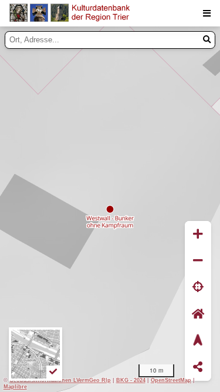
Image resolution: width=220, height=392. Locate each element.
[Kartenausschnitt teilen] (198, 367)
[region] (110, 209)
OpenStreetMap (171, 380)
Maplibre (15, 386)
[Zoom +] (198, 234)
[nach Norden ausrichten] (198, 340)
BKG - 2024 (130, 380)
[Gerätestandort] (198, 287)
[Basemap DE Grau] (35, 354)
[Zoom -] (198, 260)
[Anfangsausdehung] (198, 314)
